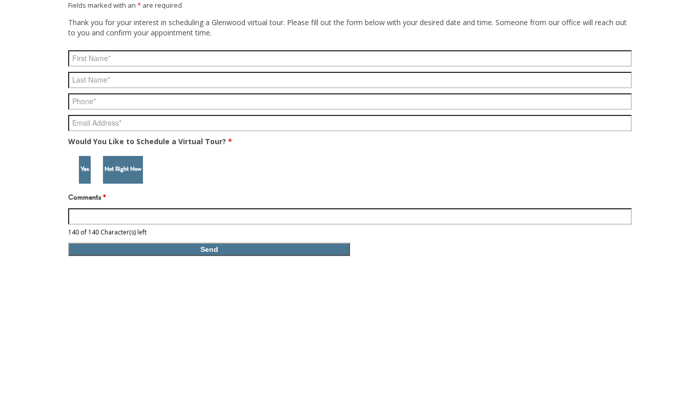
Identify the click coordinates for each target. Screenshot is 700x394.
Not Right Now (123, 169)
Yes (84, 169)
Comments (87, 197)
